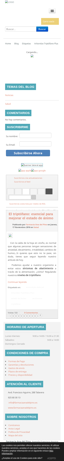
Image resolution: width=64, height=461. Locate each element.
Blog (16, 43)
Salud (8, 103)
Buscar (42, 29)
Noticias (9, 95)
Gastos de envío (16, 368)
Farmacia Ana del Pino (36, 224)
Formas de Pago (16, 361)
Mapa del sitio (15, 435)
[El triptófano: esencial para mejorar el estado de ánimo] (11, 236)
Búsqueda (33, 197)
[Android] (38, 170)
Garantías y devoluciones (21, 364)
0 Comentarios (31, 312)
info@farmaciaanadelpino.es (23, 402)
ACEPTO (51, 458)
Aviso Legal (14, 428)
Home (8, 43)
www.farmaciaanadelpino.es (22, 407)
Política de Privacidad (19, 431)
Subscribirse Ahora (28, 153)
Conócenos (14, 425)
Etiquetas (26, 43)
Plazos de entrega (17, 371)
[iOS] (24, 170)
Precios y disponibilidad (20, 374)
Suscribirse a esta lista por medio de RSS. (27, 203)
